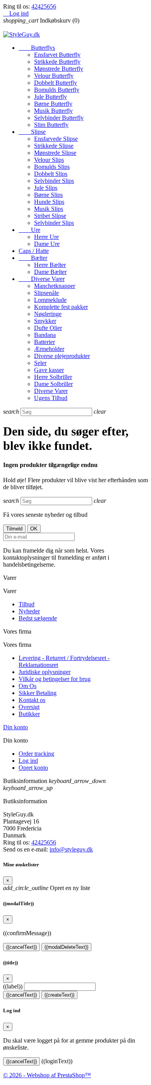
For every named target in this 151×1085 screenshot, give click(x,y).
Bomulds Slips (52, 166)
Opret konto (33, 767)
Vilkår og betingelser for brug (55, 679)
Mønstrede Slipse (55, 152)
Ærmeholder (49, 349)
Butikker (29, 714)
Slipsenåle (46, 293)
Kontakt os (32, 700)
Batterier (44, 342)
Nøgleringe (48, 314)
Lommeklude (50, 300)
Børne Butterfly (53, 103)
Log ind (28, 760)
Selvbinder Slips (54, 180)
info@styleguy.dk (71, 849)
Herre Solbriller (53, 377)
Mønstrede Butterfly (58, 68)
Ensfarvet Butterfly (57, 54)
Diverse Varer (42, 279)
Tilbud (26, 604)
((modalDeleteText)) (66, 947)
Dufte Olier (48, 328)
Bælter (33, 258)
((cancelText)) (21, 947)
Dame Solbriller (53, 384)
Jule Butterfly (50, 96)
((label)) (12, 986)
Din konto (15, 727)
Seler (40, 363)
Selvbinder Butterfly (59, 117)
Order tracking (36, 753)
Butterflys (37, 47)
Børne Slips (48, 194)
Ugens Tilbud (50, 398)
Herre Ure (46, 237)
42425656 (43, 6)
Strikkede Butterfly (57, 61)
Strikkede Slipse (54, 145)
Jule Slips (45, 187)
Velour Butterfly (54, 75)
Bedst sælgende (38, 618)
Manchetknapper (54, 286)
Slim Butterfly (51, 124)
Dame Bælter (50, 272)
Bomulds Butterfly (56, 89)
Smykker (45, 321)
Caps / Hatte (34, 251)
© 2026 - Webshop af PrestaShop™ (47, 1075)
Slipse (32, 131)
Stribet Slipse (50, 215)
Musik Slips (48, 208)
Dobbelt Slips (50, 173)
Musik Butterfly (53, 110)
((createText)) (59, 995)
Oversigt (29, 707)
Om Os (27, 686)
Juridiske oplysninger (44, 672)
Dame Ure (47, 244)
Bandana (45, 335)
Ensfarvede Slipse (56, 138)
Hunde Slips (49, 201)
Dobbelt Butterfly (55, 82)
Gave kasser (49, 370)
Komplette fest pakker (61, 307)
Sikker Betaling (38, 693)
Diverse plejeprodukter (62, 356)
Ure (29, 229)
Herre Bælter (50, 265)
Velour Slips (49, 159)
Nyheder (29, 611)
